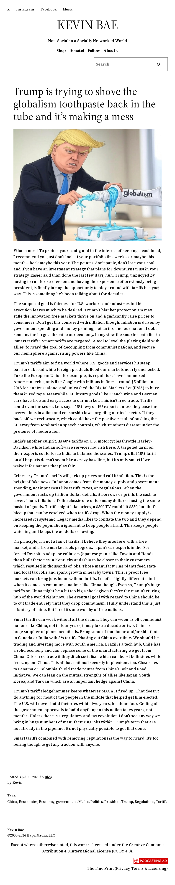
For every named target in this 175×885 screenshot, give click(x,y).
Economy (46, 801)
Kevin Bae (87, 25)
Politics (96, 801)
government (66, 801)
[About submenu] (117, 50)
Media (83, 801)
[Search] (158, 64)
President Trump (118, 801)
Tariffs (161, 801)
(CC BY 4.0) (122, 851)
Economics (28, 801)
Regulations (144, 801)
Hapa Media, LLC (41, 835)
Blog (48, 777)
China (12, 801)
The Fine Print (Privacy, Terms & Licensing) (127, 868)
